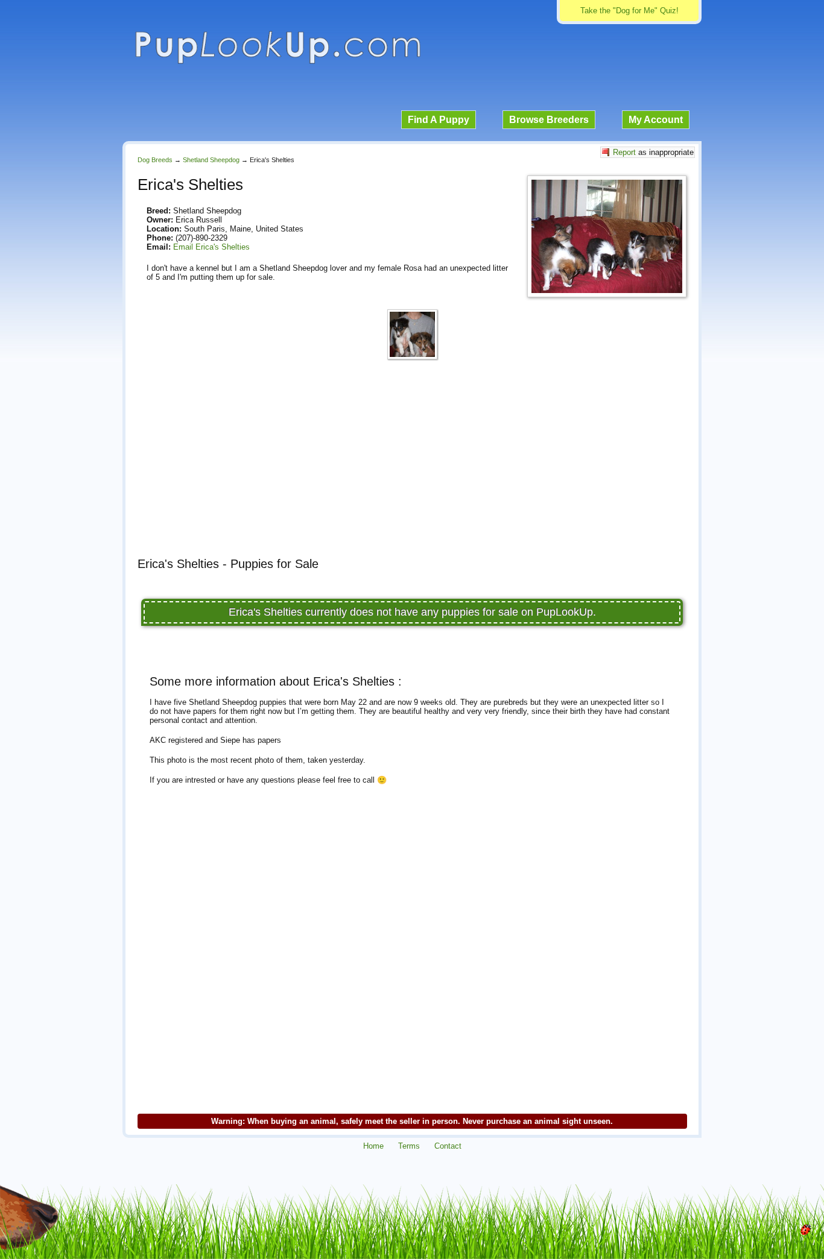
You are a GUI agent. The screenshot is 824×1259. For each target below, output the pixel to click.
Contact (447, 1145)
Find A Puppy (438, 120)
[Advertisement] (412, 463)
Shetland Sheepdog (211, 159)
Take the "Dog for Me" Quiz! (629, 10)
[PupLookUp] (277, 62)
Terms (409, 1145)
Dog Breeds (155, 159)
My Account (656, 120)
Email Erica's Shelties (211, 246)
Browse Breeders (549, 120)
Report (624, 152)
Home (373, 1145)
